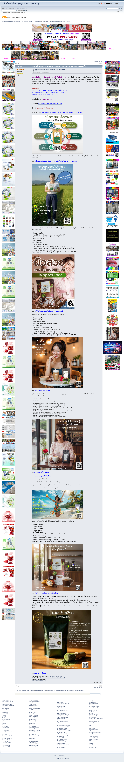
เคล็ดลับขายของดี (32, 704)
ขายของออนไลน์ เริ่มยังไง (34, 743)
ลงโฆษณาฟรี (91, 746)
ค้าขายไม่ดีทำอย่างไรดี (33, 705)
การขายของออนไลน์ (33, 746)
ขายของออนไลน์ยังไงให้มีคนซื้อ (63, 703)
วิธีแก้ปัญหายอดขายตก (93, 703)
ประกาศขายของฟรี (92, 741)
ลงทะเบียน (25, 8)
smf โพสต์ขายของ (60, 740)
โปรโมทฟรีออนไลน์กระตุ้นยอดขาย (95, 732)
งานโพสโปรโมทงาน (33, 707)
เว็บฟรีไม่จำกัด (5, 717)
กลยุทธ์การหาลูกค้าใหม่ (6, 700)
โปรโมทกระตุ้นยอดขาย (93, 730)
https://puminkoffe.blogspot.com (39, 680)
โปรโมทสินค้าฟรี (32, 720)
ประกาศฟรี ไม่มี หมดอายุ (7, 738)
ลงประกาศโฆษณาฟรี (6, 745)
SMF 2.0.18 (56, 755)
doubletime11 (20, 69)
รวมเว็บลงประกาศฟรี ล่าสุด (7, 709)
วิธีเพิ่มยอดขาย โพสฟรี (61, 746)
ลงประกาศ (4, 728)
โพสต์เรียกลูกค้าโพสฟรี (61, 737)
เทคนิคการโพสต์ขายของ (61, 722)
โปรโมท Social (32, 723)
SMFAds (59, 757)
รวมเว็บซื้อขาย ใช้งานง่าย (7, 731)
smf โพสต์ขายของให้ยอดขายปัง (63, 724)
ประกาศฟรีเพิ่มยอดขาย (93, 733)
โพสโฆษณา (4, 723)
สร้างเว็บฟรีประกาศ (33, 748)
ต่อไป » (100, 61)
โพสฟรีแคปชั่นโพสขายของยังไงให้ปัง (64, 730)
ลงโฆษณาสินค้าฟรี (6, 713)
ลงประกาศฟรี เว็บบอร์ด (33, 731)
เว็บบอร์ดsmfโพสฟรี (33, 728)
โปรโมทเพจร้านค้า (92, 747)
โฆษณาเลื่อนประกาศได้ (34, 737)
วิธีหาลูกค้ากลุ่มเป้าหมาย (7, 704)
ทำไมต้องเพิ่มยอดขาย (93, 724)
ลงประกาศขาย (5, 720)
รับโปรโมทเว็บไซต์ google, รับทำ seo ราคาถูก (21, 4)
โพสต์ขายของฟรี (5, 712)
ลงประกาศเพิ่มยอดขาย (93, 735)
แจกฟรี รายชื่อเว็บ (32, 726)
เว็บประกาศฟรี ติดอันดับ (6, 739)
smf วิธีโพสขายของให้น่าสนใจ (63, 744)
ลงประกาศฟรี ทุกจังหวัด (6, 733)
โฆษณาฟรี (4, 715)
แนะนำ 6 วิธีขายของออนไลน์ (34, 739)
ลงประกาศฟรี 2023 (6, 746)
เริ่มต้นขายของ (91, 704)
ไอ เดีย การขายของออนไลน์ (62, 717)
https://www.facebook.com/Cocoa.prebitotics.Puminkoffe (61, 112)
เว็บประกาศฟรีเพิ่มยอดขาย (94, 739)
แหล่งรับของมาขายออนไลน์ (94, 706)
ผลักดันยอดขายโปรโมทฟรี (94, 715)
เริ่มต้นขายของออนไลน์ (33, 742)
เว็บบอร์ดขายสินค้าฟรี (33, 733)
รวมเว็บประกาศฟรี (5, 711)
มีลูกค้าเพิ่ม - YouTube (93, 714)
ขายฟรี (90, 725)
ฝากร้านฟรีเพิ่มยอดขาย (93, 736)
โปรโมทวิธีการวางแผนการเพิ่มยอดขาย (96, 720)
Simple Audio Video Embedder (63, 758)
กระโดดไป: (87, 694)
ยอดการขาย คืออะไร (93, 726)
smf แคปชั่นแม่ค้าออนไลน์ (62, 732)
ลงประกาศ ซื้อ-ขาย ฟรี (33, 715)
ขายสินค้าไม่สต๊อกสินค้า (61, 704)
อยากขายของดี (60, 702)
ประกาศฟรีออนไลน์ (33, 711)
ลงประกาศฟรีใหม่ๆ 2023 (34, 717)
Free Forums (65, 757)
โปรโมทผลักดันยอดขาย (93, 717)
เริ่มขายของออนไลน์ (61, 706)
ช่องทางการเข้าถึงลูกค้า (6, 707)
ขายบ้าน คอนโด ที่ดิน (6, 737)
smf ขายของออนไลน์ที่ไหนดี (62, 721)
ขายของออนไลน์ (32, 738)
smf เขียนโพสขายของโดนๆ (62, 741)
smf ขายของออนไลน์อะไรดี (62, 710)
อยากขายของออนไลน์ (33, 741)
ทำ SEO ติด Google (6, 719)
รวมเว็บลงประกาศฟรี (6, 748)
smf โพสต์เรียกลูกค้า (61, 736)
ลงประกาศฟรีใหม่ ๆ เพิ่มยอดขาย (95, 737)
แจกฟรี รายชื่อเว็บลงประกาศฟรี (35, 722)
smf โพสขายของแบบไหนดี (62, 729)
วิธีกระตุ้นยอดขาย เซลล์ (93, 702)
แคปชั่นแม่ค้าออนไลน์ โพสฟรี (62, 733)
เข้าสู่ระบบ (19, 8)
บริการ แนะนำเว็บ (5, 727)
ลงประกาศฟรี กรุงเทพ (6, 742)
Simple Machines (68, 755)
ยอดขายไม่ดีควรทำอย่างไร (94, 721)
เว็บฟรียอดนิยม (5, 722)
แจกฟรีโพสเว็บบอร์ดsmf (34, 727)
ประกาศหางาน (5, 726)
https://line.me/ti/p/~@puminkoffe (50, 103)
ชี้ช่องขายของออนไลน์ (33, 745)
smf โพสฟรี (59, 709)
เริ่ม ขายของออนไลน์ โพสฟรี (62, 720)
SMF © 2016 (61, 755)
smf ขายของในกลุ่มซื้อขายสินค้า (63, 726)
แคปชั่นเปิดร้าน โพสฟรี (61, 743)
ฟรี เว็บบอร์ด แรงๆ (33, 734)
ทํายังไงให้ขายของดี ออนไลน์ (7, 701)
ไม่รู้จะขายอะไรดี (60, 700)
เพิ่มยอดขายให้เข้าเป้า (93, 710)
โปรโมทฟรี (91, 713)
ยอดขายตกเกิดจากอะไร (93, 722)
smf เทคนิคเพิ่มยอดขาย (61, 747)
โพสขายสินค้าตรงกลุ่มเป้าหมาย (35, 735)
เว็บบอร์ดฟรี (91, 711)
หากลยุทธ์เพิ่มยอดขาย (33, 700)
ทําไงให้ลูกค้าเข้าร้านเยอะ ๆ (34, 701)
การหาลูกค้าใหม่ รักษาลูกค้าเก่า (8, 705)
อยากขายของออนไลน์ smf (62, 713)
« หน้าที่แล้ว (96, 61)
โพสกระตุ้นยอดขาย (92, 700)
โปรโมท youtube (32, 724)
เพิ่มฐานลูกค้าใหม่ (5, 708)
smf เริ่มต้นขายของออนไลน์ (62, 715)
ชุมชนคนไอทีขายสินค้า (33, 716)
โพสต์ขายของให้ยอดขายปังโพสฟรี (63, 725)
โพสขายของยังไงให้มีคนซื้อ (62, 728)
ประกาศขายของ (5, 724)
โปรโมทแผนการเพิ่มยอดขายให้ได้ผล (96, 718)
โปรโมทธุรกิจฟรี (32, 719)
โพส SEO (91, 744)
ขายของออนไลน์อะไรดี (93, 707)
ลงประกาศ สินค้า (32, 712)
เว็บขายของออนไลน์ (61, 718)
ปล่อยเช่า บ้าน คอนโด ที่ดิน (7, 735)
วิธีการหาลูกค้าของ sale (6, 702)
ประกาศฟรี (4, 716)
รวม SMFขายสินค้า (33, 709)
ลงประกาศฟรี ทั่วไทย (6, 743)
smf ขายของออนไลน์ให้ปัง (62, 739)
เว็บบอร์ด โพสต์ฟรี (33, 713)
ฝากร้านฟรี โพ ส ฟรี (6, 741)
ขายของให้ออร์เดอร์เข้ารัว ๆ (62, 735)
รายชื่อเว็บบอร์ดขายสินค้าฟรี (34, 730)
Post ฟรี (90, 740)
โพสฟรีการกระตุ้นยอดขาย (94, 729)
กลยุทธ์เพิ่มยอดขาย (33, 702)
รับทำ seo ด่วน (60, 707)
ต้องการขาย (4, 734)
